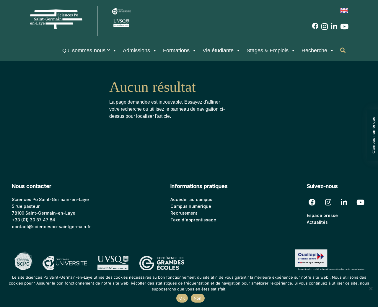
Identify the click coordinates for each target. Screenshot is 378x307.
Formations (176, 50)
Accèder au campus (191, 199)
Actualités (317, 222)
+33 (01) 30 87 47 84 (33, 219)
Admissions (136, 50)
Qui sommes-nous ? (86, 50)
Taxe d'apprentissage (193, 219)
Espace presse (322, 215)
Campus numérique (373, 135)
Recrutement (183, 212)
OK (182, 298)
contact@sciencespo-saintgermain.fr (51, 226)
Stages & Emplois (268, 50)
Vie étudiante (218, 50)
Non (198, 298)
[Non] (371, 288)
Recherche (314, 50)
